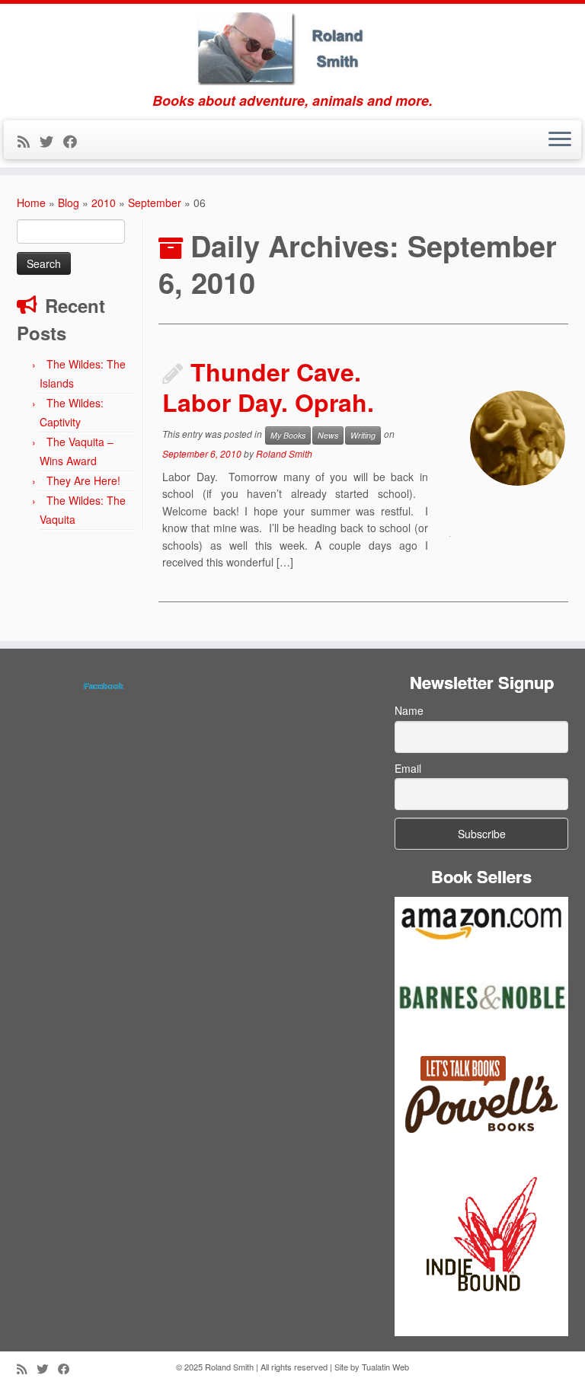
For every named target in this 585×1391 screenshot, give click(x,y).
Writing (363, 435)
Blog (68, 202)
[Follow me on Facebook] (75, 141)
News (328, 435)
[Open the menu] (559, 140)
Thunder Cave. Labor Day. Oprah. (268, 387)
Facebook (103, 685)
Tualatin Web (385, 1367)
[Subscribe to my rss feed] (29, 141)
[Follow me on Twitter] (51, 141)
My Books (287, 435)
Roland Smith (284, 453)
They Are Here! (83, 480)
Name (409, 710)
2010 (103, 202)
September (154, 202)
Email (408, 768)
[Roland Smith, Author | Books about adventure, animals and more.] (292, 48)
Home (31, 202)
